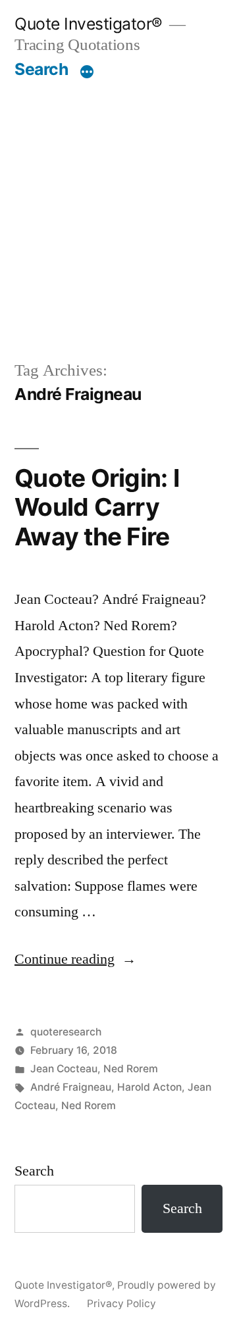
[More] (87, 72)
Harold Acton (149, 1087)
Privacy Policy (121, 1303)
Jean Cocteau (63, 1068)
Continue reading (75, 959)
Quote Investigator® (88, 24)
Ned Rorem (130, 1068)
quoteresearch (65, 1032)
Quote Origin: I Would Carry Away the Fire (96, 507)
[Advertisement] (118, 204)
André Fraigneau (70, 1087)
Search (41, 69)
